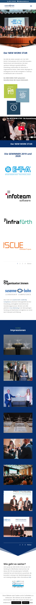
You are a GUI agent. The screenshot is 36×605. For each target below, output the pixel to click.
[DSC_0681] (18, 458)
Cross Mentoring (14, 308)
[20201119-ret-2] (18, 406)
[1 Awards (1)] (18, 354)
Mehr (31, 602)
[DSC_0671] (18, 432)
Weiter (29, 264)
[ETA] (18, 180)
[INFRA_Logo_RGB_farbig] (18, 231)
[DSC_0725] (18, 484)
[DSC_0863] (18, 510)
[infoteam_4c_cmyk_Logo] (18, 205)
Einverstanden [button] (16, 602)
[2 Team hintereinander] (18, 380)
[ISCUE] (18, 256)
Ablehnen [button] (25, 602)
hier (30, 577)
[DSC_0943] (18, 536)
